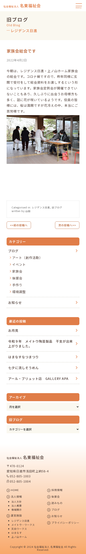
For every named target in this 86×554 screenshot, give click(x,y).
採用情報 (57, 490)
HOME (14, 490)
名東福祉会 (22, 6)
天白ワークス (19, 529)
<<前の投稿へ (19, 225)
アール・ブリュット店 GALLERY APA (38, 378)
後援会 (17, 278)
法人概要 (16, 505)
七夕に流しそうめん (23, 367)
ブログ (13, 250)
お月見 (13, 330)
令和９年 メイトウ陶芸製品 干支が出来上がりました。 (40, 343)
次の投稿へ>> (67, 225)
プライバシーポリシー (65, 523)
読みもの (57, 503)
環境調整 (19, 291)
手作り (17, 284)
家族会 (17, 271)
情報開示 (16, 509)
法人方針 (16, 501)
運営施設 (16, 515)
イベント (19, 264)
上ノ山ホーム (19, 537)
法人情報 (16, 496)
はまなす (16, 533)
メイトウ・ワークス (23, 525)
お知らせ (15, 302)
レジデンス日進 (41, 207)
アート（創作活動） (27, 257)
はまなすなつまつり (23, 356)
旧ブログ (57, 207)
